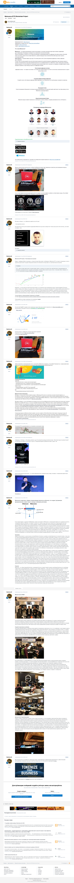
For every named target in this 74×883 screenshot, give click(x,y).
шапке (39, 299)
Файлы (22, 872)
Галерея (10, 9)
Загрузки (26, 6)
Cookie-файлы (46, 878)
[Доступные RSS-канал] (69, 863)
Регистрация (66, 2)
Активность (32, 6)
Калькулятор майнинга (8, 872)
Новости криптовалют (16, 827)
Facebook (40, 870)
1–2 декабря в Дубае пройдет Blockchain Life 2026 (14, 823)
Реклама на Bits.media (59, 870)
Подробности (18, 493)
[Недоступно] (29, 34)
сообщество (28, 168)
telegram (28, 779)
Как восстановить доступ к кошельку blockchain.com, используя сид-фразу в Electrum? (22, 847)
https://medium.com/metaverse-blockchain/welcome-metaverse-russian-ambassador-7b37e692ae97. (42, 405)
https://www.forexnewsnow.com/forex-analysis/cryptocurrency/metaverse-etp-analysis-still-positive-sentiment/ (39, 296)
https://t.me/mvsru (23, 44)
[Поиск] (69, 6)
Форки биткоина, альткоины (21, 22)
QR (45, 881)
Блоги (16, 6)
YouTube (39, 874)
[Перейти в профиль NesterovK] (6, 22)
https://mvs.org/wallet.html (55, 159)
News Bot (59, 824)
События (20, 6)
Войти (60, 2)
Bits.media (6, 6)
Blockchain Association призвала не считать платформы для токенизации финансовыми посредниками (25, 839)
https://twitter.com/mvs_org (23, 46)
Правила (38, 6)
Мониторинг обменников (8, 870)
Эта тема (64, 6)
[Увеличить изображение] (42, 74)
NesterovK (13, 21)
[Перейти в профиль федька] (56, 849)
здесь (55, 760)
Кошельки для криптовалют (17, 851)
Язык (26, 878)
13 (9, 37)
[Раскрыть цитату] (16, 265)
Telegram (39, 872)
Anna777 (59, 832)
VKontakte (40, 871)
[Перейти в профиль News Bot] (56, 825)
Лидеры (32, 9)
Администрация (24, 870)
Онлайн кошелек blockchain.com (11, 854)
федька (59, 848)
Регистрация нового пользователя (21, 796)
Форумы (5, 9)
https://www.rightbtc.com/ (58, 307)
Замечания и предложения (26, 874)
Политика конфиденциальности (35, 878)
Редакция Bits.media (58, 871)
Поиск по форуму (24, 871)
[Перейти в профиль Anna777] (56, 833)
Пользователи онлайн (25, 9)
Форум (11, 6)
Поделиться (56, 21)
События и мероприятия (59, 874)
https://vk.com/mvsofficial (34, 43)
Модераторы (16, 9)
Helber (59, 856)
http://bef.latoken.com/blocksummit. (21, 418)
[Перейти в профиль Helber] (56, 857)
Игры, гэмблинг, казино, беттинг (19, 836)
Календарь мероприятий (8, 871)
